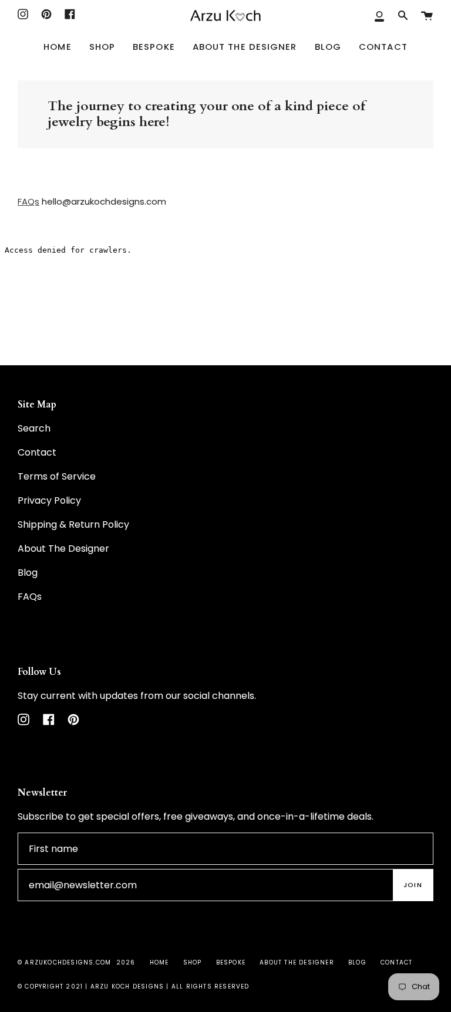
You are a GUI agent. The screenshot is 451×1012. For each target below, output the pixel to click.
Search (34, 428)
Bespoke (230, 962)
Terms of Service (57, 476)
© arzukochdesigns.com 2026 (76, 962)
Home (159, 962)
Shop (192, 962)
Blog (28, 572)
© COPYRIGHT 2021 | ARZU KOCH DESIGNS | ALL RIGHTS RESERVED (134, 986)
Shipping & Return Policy (73, 524)
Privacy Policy (49, 500)
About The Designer (63, 548)
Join (412, 884)
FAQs (28, 201)
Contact (37, 452)
